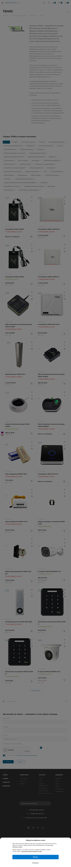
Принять (35, 857)
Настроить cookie (17, 847)
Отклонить (35, 863)
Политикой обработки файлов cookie (31, 851)
